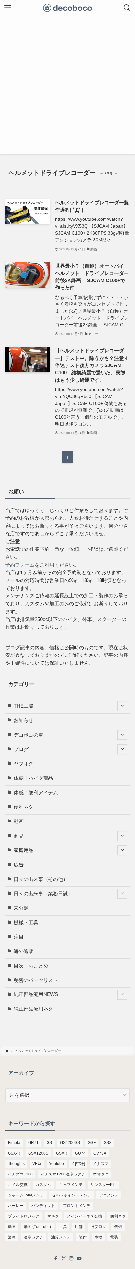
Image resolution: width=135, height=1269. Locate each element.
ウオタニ (101, 1174)
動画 (19, 821)
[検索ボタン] (127, 8)
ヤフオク (23, 763)
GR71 (33, 1142)
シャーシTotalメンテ (26, 1195)
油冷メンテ (61, 1237)
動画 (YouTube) (37, 1226)
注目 (19, 937)
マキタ (53, 1216)
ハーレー (16, 1205)
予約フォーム (20, 565)
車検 (98, 1237)
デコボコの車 (28, 735)
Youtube (56, 1163)
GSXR (61, 1153)
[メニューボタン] (8, 8)
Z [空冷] (78, 1163)
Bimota (14, 1142)
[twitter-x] (64, 1258)
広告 (19, 864)
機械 (118, 1226)
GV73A (99, 1153)
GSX (108, 1142)
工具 (63, 1226)
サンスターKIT (103, 1184)
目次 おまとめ (31, 965)
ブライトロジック (23, 1216)
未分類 (21, 908)
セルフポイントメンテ (71, 1195)
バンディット (43, 1205)
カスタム (43, 1184)
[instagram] (71, 1258)
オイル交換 (18, 1184)
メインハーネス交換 (84, 1216)
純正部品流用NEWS (36, 994)
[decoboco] (68, 8)
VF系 (36, 1163)
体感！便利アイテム (36, 792)
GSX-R (14, 1153)
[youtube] (79, 1258)
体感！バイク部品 (33, 778)
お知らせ (23, 720)
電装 (114, 1237)
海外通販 (23, 951)
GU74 (80, 1153)
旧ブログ (98, 1226)
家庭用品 (23, 850)
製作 (83, 1237)
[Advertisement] (67, 86)
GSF (92, 1142)
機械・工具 (26, 922)
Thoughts (16, 1163)
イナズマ (100, 1163)
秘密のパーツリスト (36, 980)
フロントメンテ (76, 1205)
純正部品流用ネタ (33, 1008)
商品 (19, 836)
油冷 (12, 1237)
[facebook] (56, 1258)
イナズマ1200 (20, 1174)
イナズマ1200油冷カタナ (63, 1174)
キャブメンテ (71, 1184)
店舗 (79, 1226)
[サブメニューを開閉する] (122, 706)
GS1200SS (70, 1142)
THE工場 (23, 706)
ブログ (21, 749)
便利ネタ (23, 807)
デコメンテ (109, 1195)
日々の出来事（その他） (41, 879)
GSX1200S (38, 1153)
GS (49, 1142)
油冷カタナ (33, 1237)
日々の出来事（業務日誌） (43, 893)
